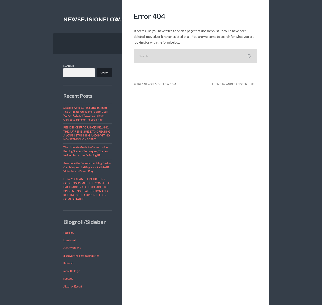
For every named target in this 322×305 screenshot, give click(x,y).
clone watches (72, 248)
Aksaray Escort (72, 286)
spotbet (68, 278)
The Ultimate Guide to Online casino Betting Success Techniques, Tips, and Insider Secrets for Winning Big (86, 151)
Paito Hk (68, 263)
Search (68, 65)
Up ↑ (254, 84)
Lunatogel (69, 240)
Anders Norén (236, 84)
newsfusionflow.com (99, 19)
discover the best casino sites (81, 255)
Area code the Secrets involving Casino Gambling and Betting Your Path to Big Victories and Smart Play (87, 167)
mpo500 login (71, 271)
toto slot (68, 232)
